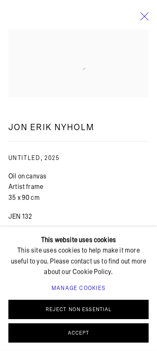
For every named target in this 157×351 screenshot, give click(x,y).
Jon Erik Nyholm (51, 127)
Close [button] (142, 19)
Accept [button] (79, 333)
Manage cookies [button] (78, 288)
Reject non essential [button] (79, 309)
